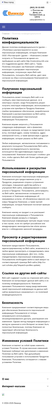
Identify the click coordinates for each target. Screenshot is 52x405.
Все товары (4, 27)
